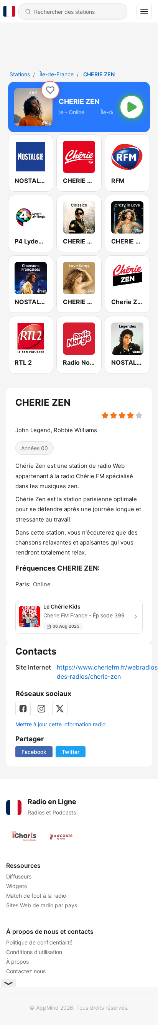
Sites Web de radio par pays (41, 905)
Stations (20, 74)
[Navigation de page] (144, 11)
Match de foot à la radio (36, 895)
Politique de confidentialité (39, 942)
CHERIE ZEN (99, 74)
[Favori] (50, 90)
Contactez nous (26, 971)
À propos (17, 961)
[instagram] (41, 708)
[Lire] (131, 107)
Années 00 (34, 448)
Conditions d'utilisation (34, 952)
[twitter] (59, 708)
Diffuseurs (18, 876)
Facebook (33, 752)
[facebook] (23, 708)
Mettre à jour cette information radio (60, 724)
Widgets (16, 886)
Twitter (70, 752)
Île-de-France (57, 74)
